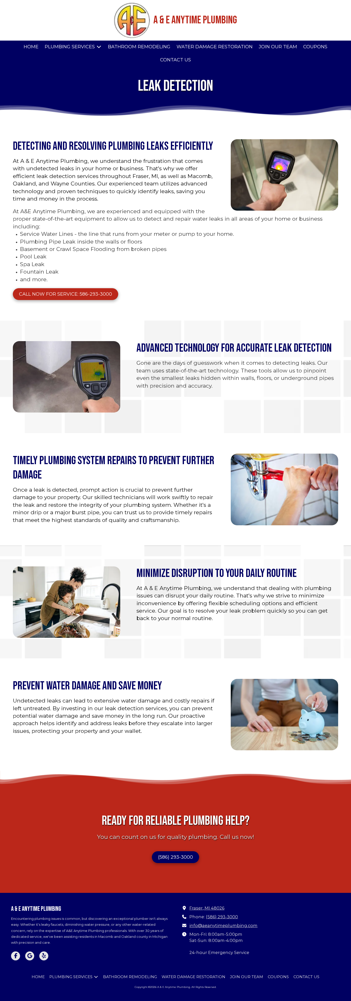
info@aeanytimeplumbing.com (223, 925)
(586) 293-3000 (175, 857)
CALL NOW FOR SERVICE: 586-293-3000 (65, 294)
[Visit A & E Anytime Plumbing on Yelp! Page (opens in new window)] (43, 955)
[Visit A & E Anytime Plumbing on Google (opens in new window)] (29, 955)
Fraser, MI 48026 (206, 908)
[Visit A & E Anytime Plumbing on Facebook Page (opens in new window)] (15, 955)
